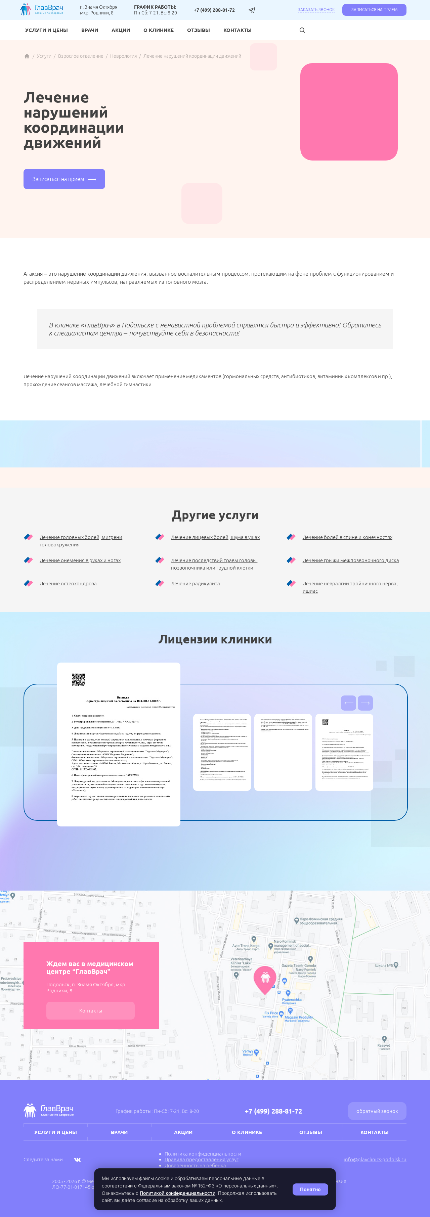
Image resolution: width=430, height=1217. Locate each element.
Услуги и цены (46, 30)
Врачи (89, 30)
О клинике (158, 30)
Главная (27, 56)
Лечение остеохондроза (68, 583)
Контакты (237, 30)
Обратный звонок (377, 1111)
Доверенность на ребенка (195, 1165)
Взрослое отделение (80, 56)
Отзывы (198, 30)
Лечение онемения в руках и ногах (80, 560)
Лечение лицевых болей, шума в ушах (215, 537)
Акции (121, 30)
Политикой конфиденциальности (177, 1193)
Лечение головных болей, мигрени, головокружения (82, 541)
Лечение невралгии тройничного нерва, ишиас (350, 587)
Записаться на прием (374, 9)
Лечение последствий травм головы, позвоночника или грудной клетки (214, 564)
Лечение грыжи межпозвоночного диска (351, 560)
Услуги (44, 56)
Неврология (123, 56)
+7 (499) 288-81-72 (214, 10)
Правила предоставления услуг (202, 1159)
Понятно (310, 1189)
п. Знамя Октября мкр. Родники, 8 (98, 9)
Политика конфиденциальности (203, 1154)
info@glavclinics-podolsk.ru (375, 1159)
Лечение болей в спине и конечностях (347, 537)
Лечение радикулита (195, 583)
